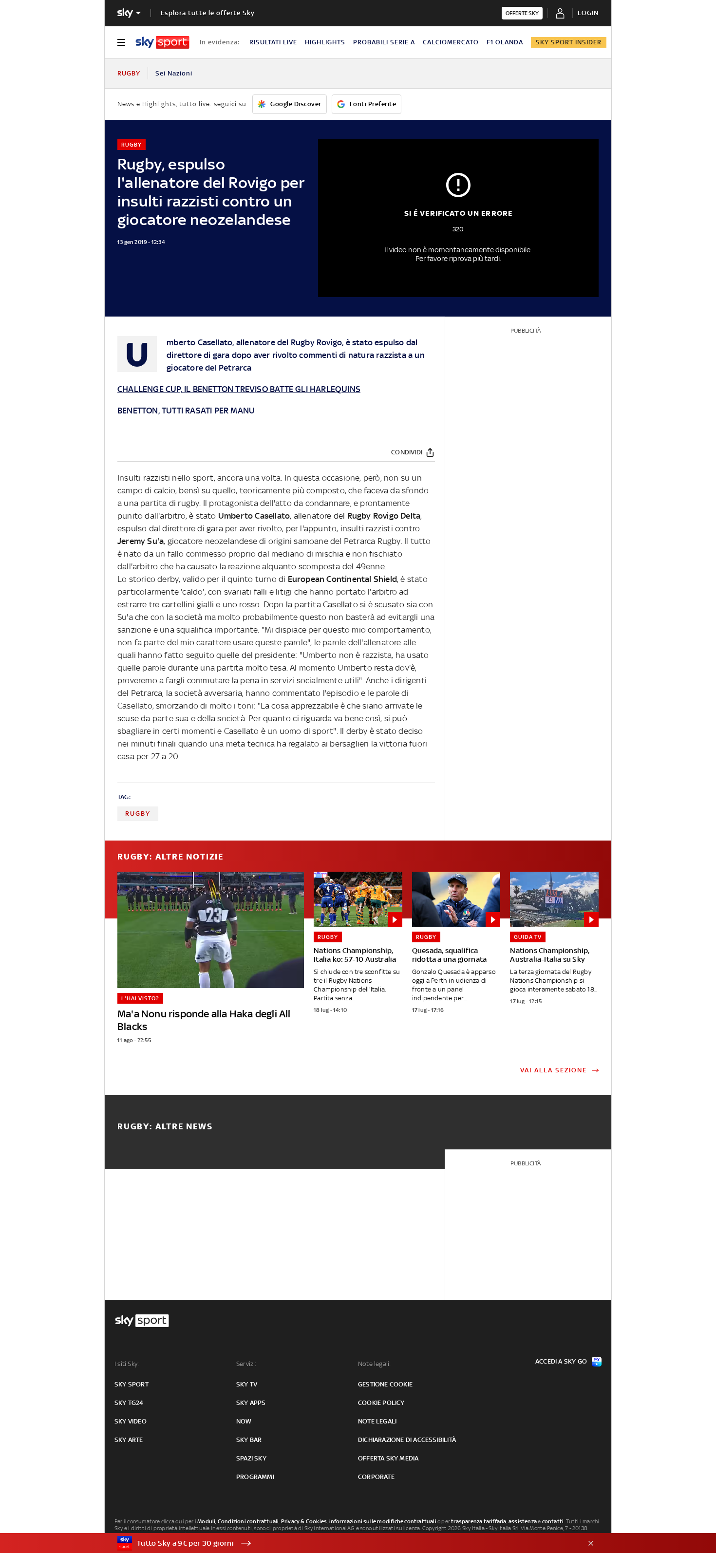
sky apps (251, 1402)
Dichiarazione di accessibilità (407, 1439)
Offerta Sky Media (388, 1458)
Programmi (255, 1476)
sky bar (249, 1439)
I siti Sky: (126, 1363)
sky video (130, 1421)
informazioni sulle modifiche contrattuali (382, 1521)
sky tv (246, 1384)
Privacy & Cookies (304, 1521)
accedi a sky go (561, 1361)
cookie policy (381, 1402)
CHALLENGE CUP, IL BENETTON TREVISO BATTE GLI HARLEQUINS (238, 389)
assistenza (523, 1521)
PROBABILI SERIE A (384, 42)
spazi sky (251, 1458)
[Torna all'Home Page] (162, 42)
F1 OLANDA (505, 42)
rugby (138, 813)
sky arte (128, 1439)
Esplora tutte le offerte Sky (208, 13)
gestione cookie (385, 1384)
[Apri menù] (121, 42)
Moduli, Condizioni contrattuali (238, 1521)
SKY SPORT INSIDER (569, 42)
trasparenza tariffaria (478, 1521)
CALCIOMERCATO (451, 42)
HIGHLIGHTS (325, 42)
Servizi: (246, 1363)
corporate (376, 1476)
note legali (377, 1421)
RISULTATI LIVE (273, 42)
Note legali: (374, 1363)
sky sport (131, 1384)
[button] (342, 1543)
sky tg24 (129, 1402)
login (588, 13)
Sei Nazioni (173, 73)
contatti (553, 1521)
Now (244, 1421)
